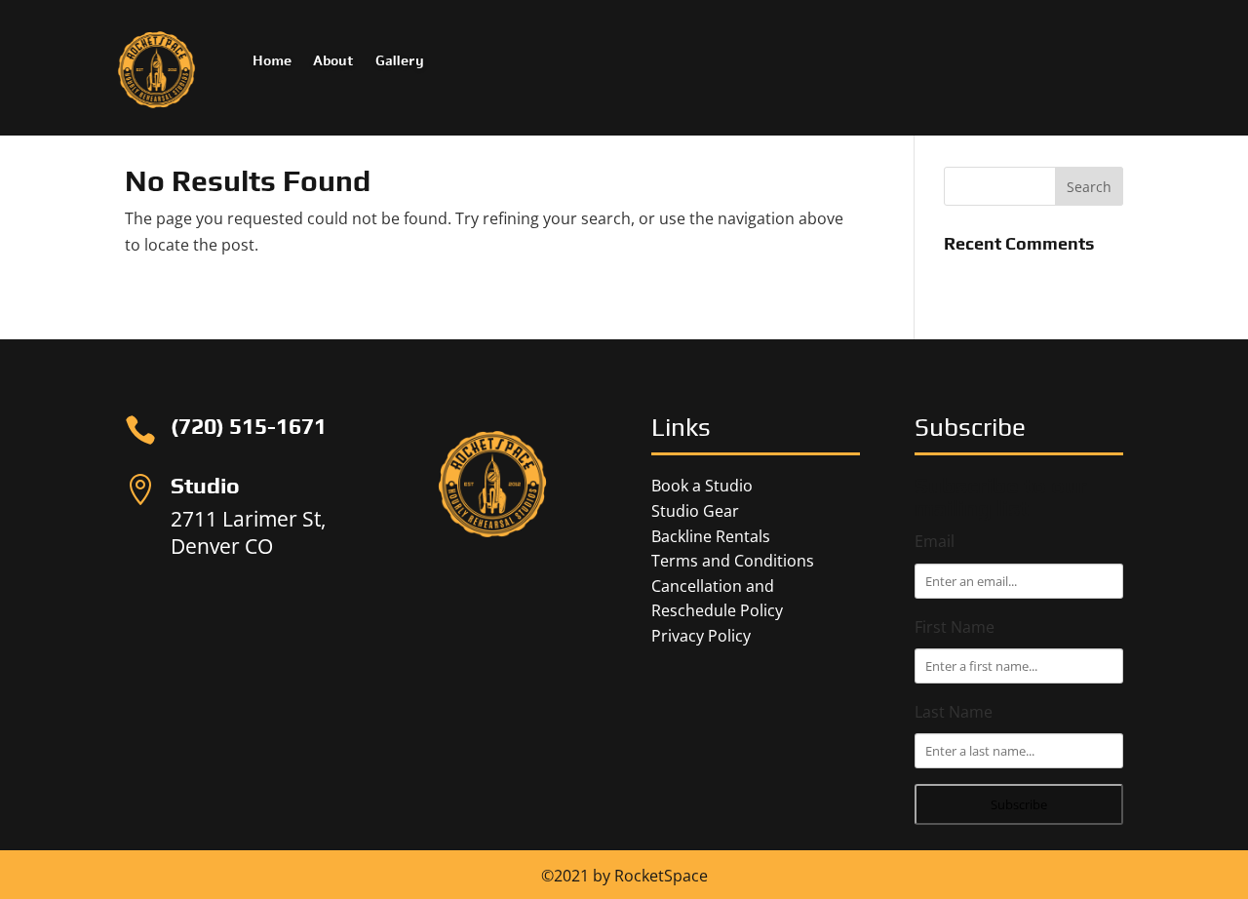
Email (935, 541)
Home (272, 62)
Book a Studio (702, 485)
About (333, 62)
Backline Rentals (710, 536)
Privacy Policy (701, 635)
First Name (954, 627)
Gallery (399, 62)
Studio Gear (695, 511)
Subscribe (1019, 804)
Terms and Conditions (732, 560)
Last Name (954, 712)
